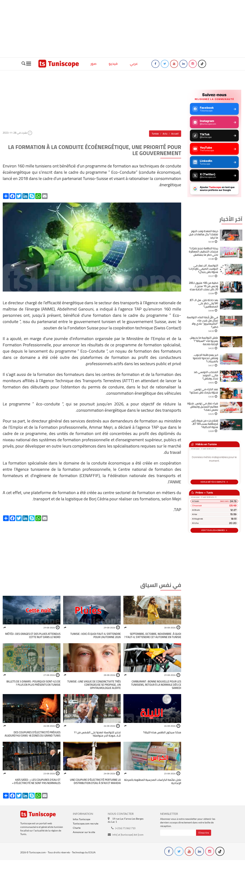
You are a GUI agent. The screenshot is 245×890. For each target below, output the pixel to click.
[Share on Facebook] (125, 627)
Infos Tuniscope (81, 819)
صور (93, 63)
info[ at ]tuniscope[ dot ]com (127, 834)
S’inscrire (203, 832)
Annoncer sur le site (84, 832)
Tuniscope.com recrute (85, 823)
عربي (134, 63)
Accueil (174, 133)
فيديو (113, 63)
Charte (77, 827)
